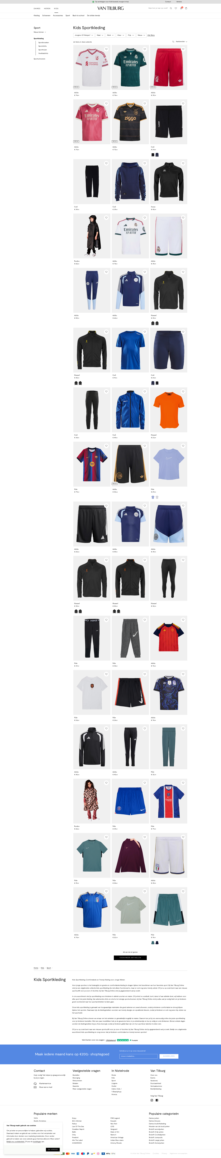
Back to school (78, 15)
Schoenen (46, 15)
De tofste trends (93, 15)
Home (36, 968)
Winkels (179, 2)
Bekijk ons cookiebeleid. (16, 1141)
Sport (68, 15)
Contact (168, 2)
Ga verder (53, 1149)
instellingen (37, 1141)
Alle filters (151, 35)
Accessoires (58, 15)
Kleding (37, 15)
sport (49, 968)
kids (42, 968)
